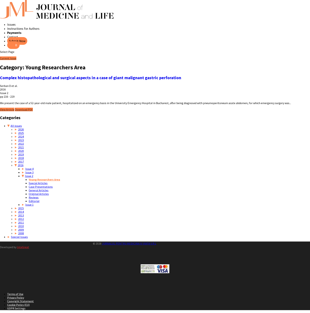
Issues (11, 24)
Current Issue (8, 58)
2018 (21, 158)
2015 (21, 208)
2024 (21, 136)
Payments (14, 33)
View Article (7, 109)
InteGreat (23, 247)
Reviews (34, 197)
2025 (21, 133)
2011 (21, 222)
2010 (21, 226)
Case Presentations (41, 186)
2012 (21, 219)
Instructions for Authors (23, 29)
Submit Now (17, 41)
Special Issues (19, 237)
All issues (16, 126)
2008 (21, 233)
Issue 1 (29, 204)
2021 (21, 147)
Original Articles (39, 194)
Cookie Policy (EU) (18, 305)
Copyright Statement (20, 301)
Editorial (34, 201)
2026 (21, 129)
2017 (21, 161)
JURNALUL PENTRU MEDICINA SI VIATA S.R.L (129, 243)
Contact (12, 37)
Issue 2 (29, 176)
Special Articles (38, 183)
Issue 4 (29, 169)
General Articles (38, 190)
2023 (21, 140)
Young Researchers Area (44, 179)
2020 (21, 151)
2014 (21, 212)
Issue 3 (29, 172)
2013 (21, 215)
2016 (21, 165)
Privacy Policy (15, 297)
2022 (21, 143)
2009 (21, 229)
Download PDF (24, 109)
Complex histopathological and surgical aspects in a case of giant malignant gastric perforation (90, 77)
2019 (21, 154)
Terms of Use (15, 294)
